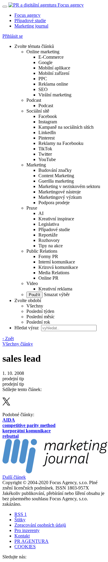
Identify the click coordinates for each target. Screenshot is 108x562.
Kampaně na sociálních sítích (66, 127)
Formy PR (48, 256)
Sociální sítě (37, 110)
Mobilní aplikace (54, 67)
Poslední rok (38, 322)
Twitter (45, 154)
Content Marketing (56, 175)
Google (45, 62)
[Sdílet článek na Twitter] (6, 403)
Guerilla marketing (56, 181)
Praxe (31, 207)
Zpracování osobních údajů (40, 525)
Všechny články (17, 343)
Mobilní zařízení (53, 73)
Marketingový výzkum (60, 197)
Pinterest (46, 137)
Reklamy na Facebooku (60, 143)
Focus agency (27, 15)
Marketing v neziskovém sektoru (69, 186)
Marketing (36, 164)
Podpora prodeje (54, 202)
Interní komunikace (56, 261)
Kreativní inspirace (56, 218)
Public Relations (41, 251)
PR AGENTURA (31, 541)
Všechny (34, 305)
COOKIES (25, 546)
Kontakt (22, 535)
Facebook (47, 116)
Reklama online (53, 84)
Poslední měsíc (40, 316)
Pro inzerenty (27, 530)
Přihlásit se (12, 36)
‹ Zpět (8, 338)
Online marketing (42, 51)
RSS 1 (20, 514)
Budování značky (55, 170)
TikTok (45, 148)
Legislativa (48, 224)
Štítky (20, 519)
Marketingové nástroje (59, 191)
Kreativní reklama (55, 288)
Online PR (48, 278)
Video (32, 283)
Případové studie (30, 20)
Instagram (47, 121)
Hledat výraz (27, 327)
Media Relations (53, 272)
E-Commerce (51, 57)
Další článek (14, 477)
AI (41, 213)
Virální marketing (54, 94)
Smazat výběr (56, 294)
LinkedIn (47, 132)
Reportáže (48, 234)
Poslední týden (40, 311)
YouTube (47, 159)
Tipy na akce (50, 245)
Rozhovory (49, 240)
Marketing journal (31, 25)
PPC (42, 78)
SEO (43, 89)
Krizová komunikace (58, 267)
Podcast (33, 100)
